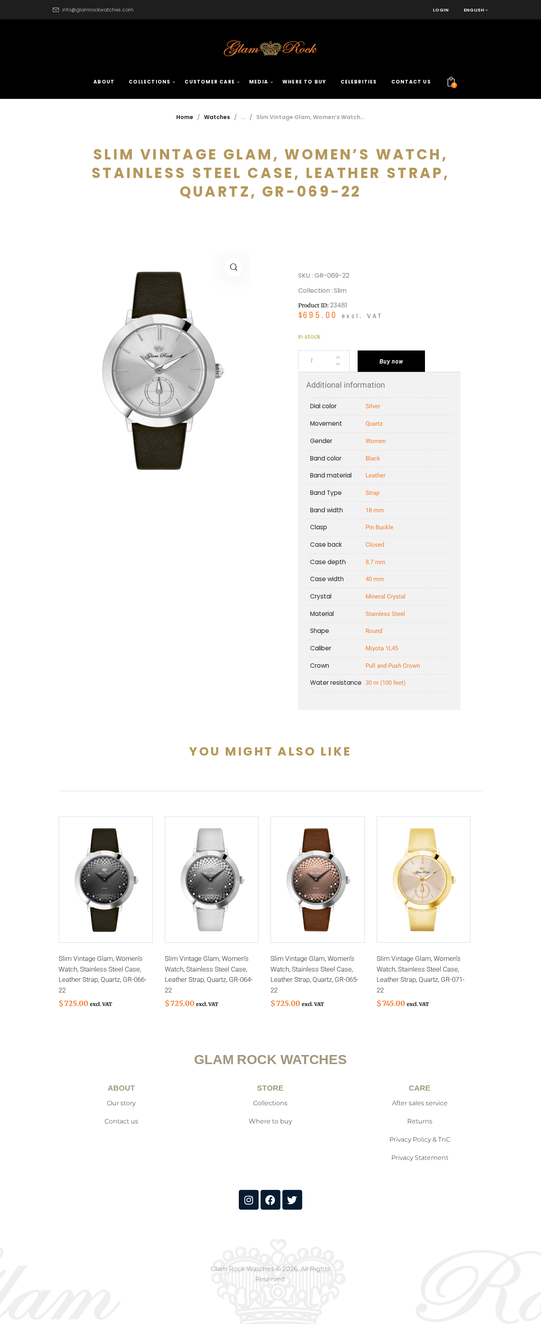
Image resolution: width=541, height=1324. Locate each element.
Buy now (391, 361)
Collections (270, 1103)
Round (374, 631)
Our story (121, 1103)
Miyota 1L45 (382, 648)
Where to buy (270, 1121)
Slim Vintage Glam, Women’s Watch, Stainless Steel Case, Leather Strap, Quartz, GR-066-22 (103, 974)
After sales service (420, 1103)
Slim (340, 290)
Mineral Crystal (386, 596)
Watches (217, 117)
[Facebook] (270, 1200)
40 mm (375, 579)
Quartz (374, 423)
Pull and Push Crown (393, 665)
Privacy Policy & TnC (419, 1139)
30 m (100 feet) (386, 682)
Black (373, 458)
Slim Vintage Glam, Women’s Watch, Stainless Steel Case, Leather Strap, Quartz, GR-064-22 (209, 974)
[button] (233, 267)
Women (376, 441)
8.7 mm (375, 562)
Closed (375, 544)
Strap (372, 492)
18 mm (375, 510)
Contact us (121, 1121)
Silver (373, 406)
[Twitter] (292, 1200)
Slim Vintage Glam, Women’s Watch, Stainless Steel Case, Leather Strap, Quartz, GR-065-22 (314, 974)
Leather (375, 475)
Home (184, 117)
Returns (419, 1121)
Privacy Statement (419, 1157)
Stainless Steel (385, 613)
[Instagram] (249, 1200)
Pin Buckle (379, 527)
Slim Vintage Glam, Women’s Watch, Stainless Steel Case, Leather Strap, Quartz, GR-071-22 (421, 974)
